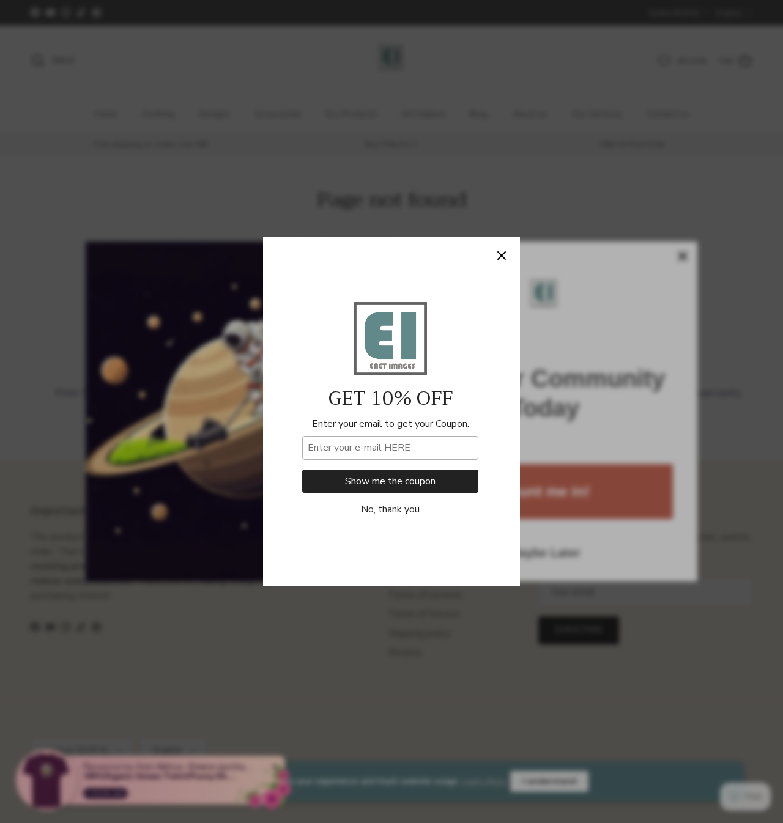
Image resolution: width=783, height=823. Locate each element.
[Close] (501, 255)
